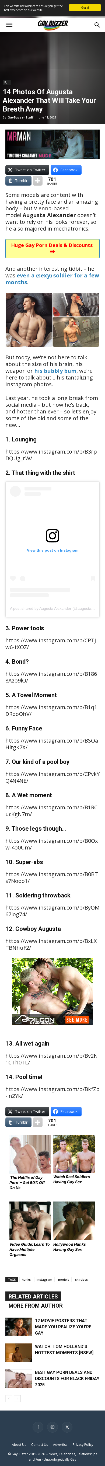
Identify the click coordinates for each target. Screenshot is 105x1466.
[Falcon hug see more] (52, 1029)
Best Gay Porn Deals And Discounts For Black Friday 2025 (67, 1378)
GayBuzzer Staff (20, 117)
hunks (26, 1279)
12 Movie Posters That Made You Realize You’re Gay (63, 1327)
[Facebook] (38, 1427)
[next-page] (17, 1398)
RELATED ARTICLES (33, 1296)
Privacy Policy (83, 1444)
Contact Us (39, 1444)
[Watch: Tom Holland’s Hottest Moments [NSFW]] (18, 1352)
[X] (67, 1427)
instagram (44, 1279)
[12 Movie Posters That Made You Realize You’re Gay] (18, 1327)
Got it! (85, 7)
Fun (6, 82)
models (63, 1279)
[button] (9, 25)
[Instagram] (52, 1427)
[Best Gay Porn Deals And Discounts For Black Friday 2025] (18, 1378)
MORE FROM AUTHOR (36, 1306)
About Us (19, 1444)
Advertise (60, 1444)
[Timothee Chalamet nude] (52, 144)
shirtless (81, 1279)
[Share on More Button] (38, 181)
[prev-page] (8, 1398)
